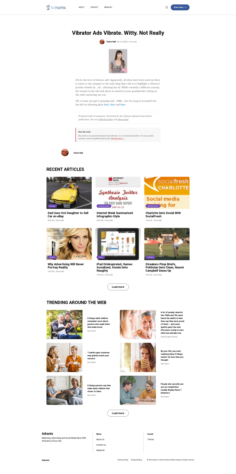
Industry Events (104, 206)
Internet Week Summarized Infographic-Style (115, 214)
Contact (94, 7)
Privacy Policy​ (136, 460)
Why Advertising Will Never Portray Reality (66, 265)
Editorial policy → (118, 138)
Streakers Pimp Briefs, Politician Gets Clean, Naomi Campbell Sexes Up (165, 267)
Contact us (101, 445)
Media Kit (108, 7)
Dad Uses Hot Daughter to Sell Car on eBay (68, 214)
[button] (118, 287)
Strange (52, 206)
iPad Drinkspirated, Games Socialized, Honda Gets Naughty (114, 267)
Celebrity (150, 257)
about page (123, 119)
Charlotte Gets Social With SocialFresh (163, 214)
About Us (100, 439)
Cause (101, 257)
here (106, 104)
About (82, 7)
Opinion (52, 257)
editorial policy (105, 119)
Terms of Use (122, 460)
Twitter (150, 439)
